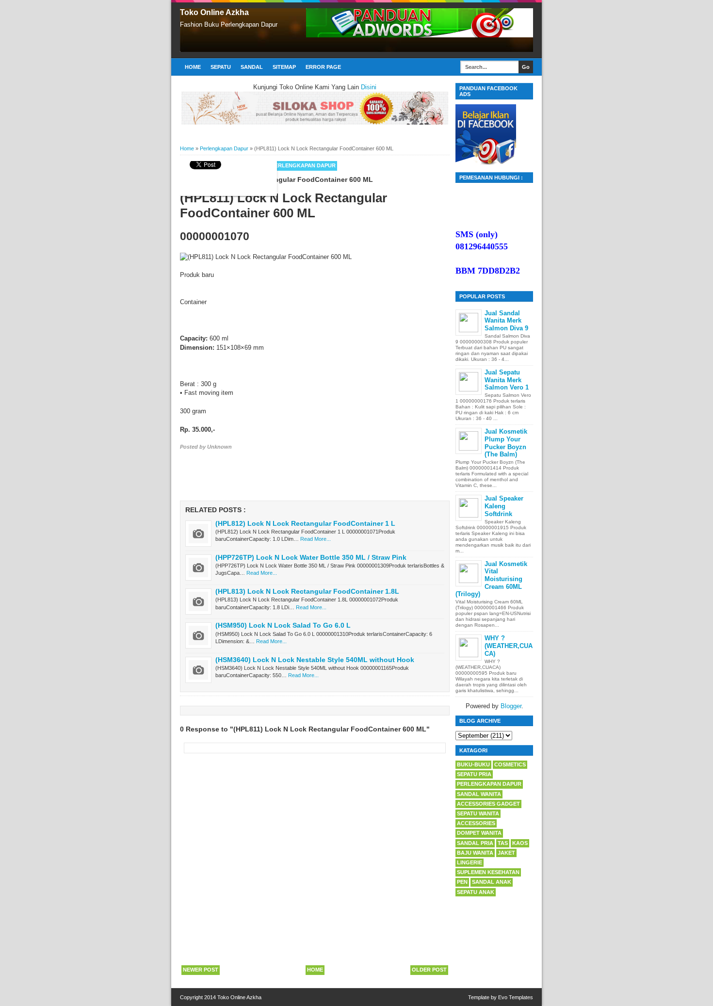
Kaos (520, 843)
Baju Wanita (475, 853)
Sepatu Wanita (478, 813)
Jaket (506, 853)
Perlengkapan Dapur (303, 165)
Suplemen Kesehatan (488, 872)
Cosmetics (510, 764)
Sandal (252, 67)
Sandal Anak (491, 882)
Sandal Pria (475, 843)
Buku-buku (473, 764)
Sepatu (221, 67)
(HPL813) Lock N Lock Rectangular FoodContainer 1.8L (307, 591)
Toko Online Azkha (214, 12)
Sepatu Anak (475, 892)
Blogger (511, 706)
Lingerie (469, 862)
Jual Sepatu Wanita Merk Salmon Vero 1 (507, 380)
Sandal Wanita (479, 794)
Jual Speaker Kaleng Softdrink (504, 506)
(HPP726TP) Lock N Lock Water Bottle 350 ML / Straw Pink (310, 557)
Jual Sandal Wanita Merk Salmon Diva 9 (506, 320)
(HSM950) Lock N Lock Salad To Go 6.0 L (283, 625)
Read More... (315, 539)
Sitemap (284, 67)
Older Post (429, 970)
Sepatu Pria (474, 774)
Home (193, 67)
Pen (462, 882)
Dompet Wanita (479, 833)
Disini (368, 87)
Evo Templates (515, 997)
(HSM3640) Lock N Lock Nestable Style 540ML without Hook (314, 660)
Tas (503, 843)
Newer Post (200, 970)
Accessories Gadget (488, 804)
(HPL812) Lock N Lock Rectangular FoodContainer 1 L (305, 523)
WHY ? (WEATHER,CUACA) (509, 645)
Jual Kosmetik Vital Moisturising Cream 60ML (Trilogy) (491, 579)
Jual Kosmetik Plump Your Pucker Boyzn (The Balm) (506, 443)
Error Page (323, 67)
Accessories (476, 823)
